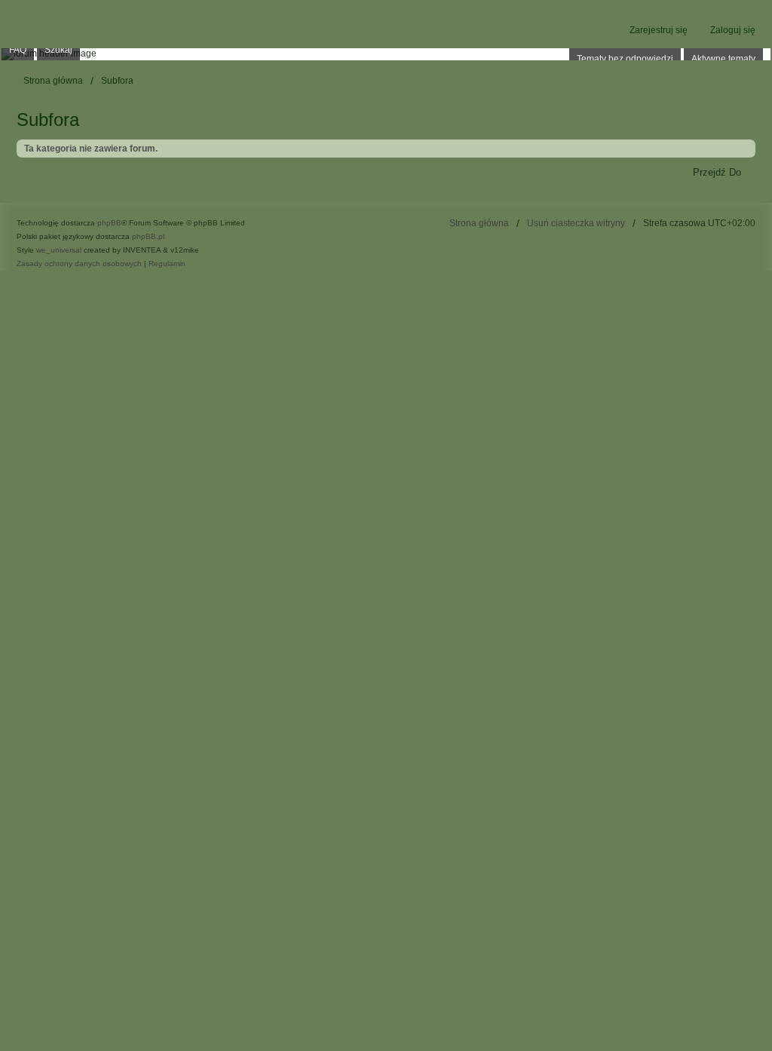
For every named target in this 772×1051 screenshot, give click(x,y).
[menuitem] (79, 264)
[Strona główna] (386, 54)
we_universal (58, 250)
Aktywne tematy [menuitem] (723, 59)
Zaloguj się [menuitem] (732, 30)
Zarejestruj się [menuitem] (659, 30)
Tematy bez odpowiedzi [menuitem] (625, 59)
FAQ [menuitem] (17, 49)
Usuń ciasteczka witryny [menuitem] (576, 223)
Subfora (48, 119)
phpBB (109, 223)
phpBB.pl (148, 236)
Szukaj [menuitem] (58, 49)
